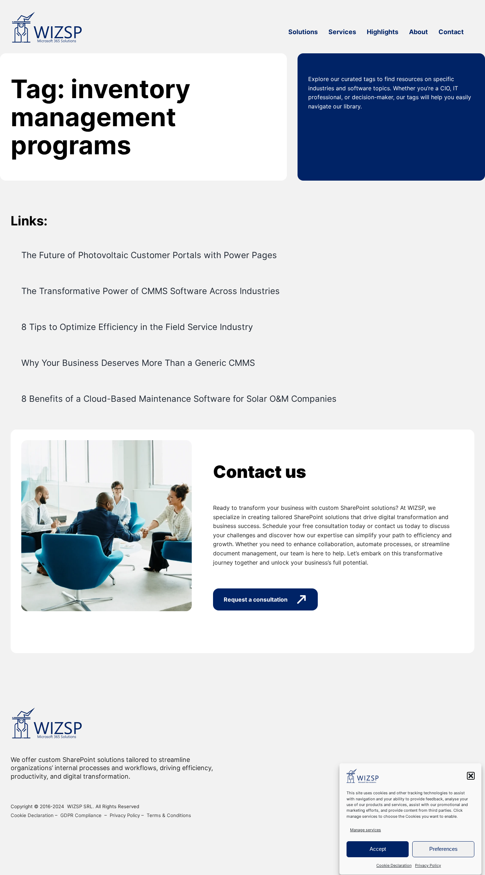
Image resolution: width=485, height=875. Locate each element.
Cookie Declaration (394, 865)
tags (369, 78)
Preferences (443, 849)
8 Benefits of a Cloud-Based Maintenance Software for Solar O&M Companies (179, 399)
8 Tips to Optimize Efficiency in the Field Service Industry (137, 327)
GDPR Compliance (81, 815)
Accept (378, 849)
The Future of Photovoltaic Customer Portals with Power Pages (149, 255)
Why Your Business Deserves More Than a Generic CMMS (138, 363)
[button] (470, 775)
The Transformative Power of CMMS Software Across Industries (150, 291)
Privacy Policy (428, 865)
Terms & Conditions (169, 815)
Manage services (365, 829)
